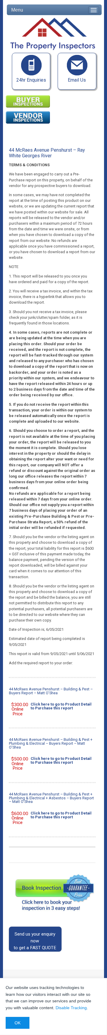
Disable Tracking (71, 1007)
